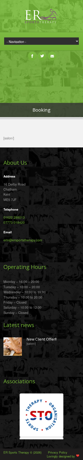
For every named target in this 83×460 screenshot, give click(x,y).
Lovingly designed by (61, 456)
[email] (52, 53)
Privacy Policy (57, 452)
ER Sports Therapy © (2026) (22, 452)
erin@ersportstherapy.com (22, 240)
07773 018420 (14, 222)
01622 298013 (14, 217)
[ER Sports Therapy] (41, 24)
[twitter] (42, 53)
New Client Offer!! (41, 339)
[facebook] (32, 53)
